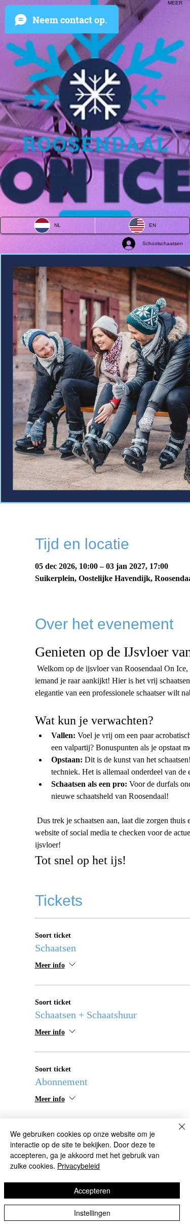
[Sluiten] (176, 1133)
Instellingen (92, 1213)
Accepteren (92, 1190)
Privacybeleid (78, 1166)
